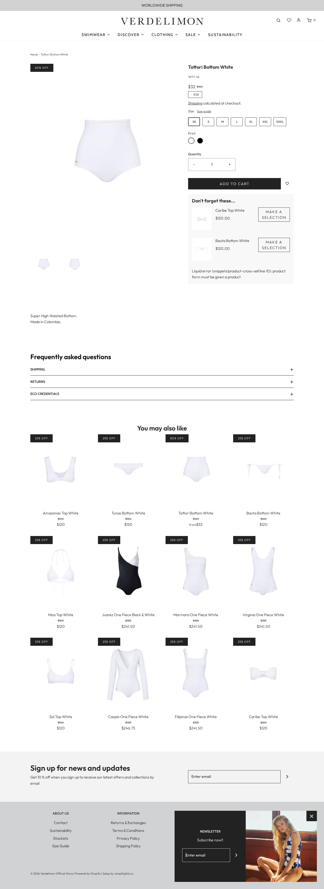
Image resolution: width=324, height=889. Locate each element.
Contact (61, 822)
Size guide (204, 111)
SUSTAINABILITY (225, 34)
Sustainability (61, 830)
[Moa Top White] (60, 570)
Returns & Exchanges (128, 822)
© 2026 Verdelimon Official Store (51, 873)
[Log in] (298, 20)
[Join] (287, 776)
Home (34, 54)
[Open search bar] (278, 20)
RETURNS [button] (37, 382)
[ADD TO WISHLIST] (287, 183)
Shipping (195, 103)
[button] (43, 264)
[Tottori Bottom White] (196, 469)
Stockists (60, 838)
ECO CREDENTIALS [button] (44, 394)
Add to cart (235, 183)
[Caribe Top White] (263, 672)
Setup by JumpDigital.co (118, 873)
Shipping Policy (128, 845)
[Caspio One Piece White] (128, 672)
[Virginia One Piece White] (263, 570)
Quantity (194, 154)
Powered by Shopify (88, 873)
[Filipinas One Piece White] (196, 672)
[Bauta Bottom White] (263, 469)
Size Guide (60, 845)
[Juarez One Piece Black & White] (128, 570)
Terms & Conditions (128, 830)
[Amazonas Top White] (60, 469)
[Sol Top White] (60, 672)
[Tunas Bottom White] (128, 469)
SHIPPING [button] (37, 369)
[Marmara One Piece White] (196, 570)
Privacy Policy (128, 838)
